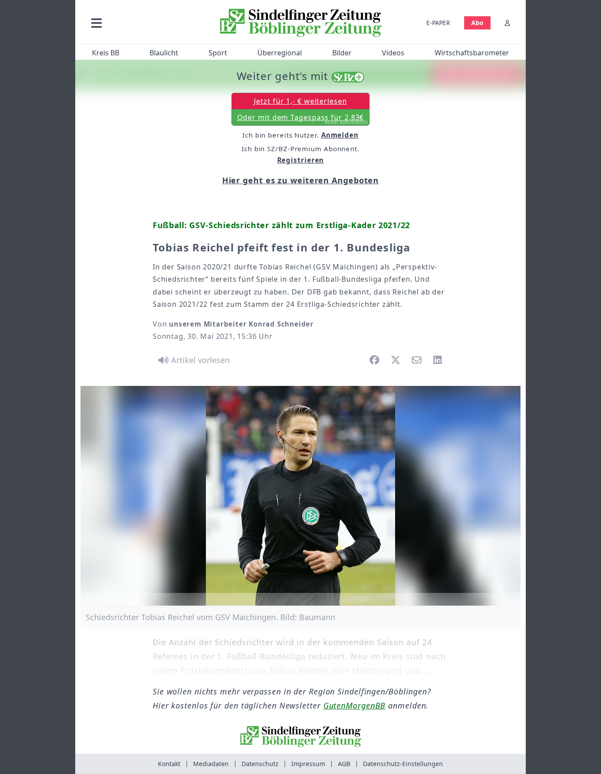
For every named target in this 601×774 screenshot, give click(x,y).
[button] (143, 22)
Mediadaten (211, 763)
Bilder (342, 53)
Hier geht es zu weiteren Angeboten (300, 180)
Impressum (308, 763)
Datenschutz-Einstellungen (403, 763)
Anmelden (340, 135)
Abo (477, 22)
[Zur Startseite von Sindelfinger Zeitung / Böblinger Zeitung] (300, 23)
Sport (218, 53)
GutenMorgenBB (354, 705)
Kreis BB (105, 53)
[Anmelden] (507, 22)
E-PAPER (438, 22)
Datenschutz (260, 763)
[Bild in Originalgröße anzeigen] (300, 496)
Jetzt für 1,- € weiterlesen (300, 101)
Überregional (279, 53)
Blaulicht (164, 53)
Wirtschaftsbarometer (472, 53)
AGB (344, 763)
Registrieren (300, 160)
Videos (393, 53)
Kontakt (169, 763)
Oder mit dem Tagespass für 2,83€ (303, 119)
